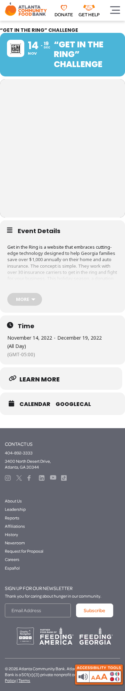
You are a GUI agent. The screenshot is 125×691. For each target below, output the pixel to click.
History (11, 534)
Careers (12, 559)
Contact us (19, 444)
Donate (64, 14)
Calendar (34, 404)
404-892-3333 (19, 453)
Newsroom (15, 543)
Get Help (89, 14)
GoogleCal (73, 404)
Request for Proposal (24, 551)
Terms (24, 680)
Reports (12, 518)
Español (12, 568)
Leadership (15, 509)
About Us (13, 501)
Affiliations (15, 526)
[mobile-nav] (115, 10)
